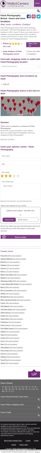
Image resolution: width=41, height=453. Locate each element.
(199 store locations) (12, 347)
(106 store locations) (11, 256)
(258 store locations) (14, 275)
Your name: (6, 156)
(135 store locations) (10, 278)
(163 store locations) (10, 293)
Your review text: (8, 182)
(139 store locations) (12, 319)
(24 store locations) (11, 322)
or (20, 213)
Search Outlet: (6, 412)
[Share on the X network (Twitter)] (38, 16)
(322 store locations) (15, 300)
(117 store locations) (10, 331)
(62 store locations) (9, 354)
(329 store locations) (10, 303)
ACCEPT (30, 451)
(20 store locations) (11, 360)
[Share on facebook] (29, 16)
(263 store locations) (12, 306)
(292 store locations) (12, 297)
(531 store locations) (9, 344)
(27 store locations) (10, 268)
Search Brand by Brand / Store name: (14, 397)
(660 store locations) (10, 287)
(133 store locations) (10, 363)
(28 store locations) (10, 265)
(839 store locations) (13, 281)
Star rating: (6, 172)
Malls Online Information (20, 448)
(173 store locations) (10, 271)
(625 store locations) (10, 338)
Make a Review (32, 45)
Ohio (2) (6, 84)
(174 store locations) (12, 312)
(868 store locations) (12, 350)
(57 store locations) (10, 262)
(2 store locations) (11, 325)
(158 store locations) (14, 290)
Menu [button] (37, 3)
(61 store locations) (13, 259)
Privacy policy (23, 445)
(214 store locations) (14, 328)
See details (37, 451)
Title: (3, 164)
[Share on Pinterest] (34, 16)
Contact (28, 440)
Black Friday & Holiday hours (13, 440)
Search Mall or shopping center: (12, 404)
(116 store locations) (13, 309)
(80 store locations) (9, 335)
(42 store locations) (16, 284)
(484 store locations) (10, 357)
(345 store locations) (10, 316)
